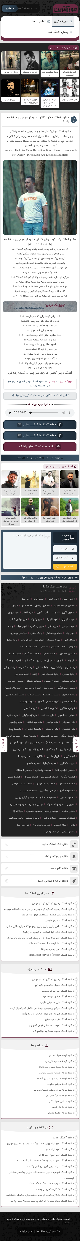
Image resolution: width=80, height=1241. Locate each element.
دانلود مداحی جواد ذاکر (61, 1101)
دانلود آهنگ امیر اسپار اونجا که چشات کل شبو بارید (45, 1160)
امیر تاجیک (52, 619)
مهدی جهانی (36, 804)
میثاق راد (18, 811)
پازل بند (39, 640)
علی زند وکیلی (30, 715)
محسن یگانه (68, 777)
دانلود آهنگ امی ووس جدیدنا (57, 949)
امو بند (55, 612)
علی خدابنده (47, 715)
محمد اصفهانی (49, 777)
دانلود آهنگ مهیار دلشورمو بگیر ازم (54, 985)
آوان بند (26, 599)
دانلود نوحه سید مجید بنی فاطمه (55, 1078)
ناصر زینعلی (32, 818)
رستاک (9, 660)
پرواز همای (11, 640)
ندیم (72, 825)
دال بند (71, 660)
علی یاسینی (51, 729)
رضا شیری (56, 667)
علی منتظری (68, 729)
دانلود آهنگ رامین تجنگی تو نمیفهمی (53, 903)
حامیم (44, 647)
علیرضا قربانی (12, 736)
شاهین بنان (68, 701)
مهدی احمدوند (55, 804)
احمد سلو (27, 605)
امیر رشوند (36, 619)
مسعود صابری (67, 797)
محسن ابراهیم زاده (65, 770)
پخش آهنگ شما (58, 32)
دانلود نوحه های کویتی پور (59, 1095)
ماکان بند (38, 756)
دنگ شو (29, 660)
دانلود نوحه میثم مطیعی (60, 1084)
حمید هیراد (15, 653)
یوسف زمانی (52, 832)
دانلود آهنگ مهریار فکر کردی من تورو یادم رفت (48, 1014)
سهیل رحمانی (16, 681)
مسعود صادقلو (48, 797)
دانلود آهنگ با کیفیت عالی (37, 425)
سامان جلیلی (51, 681)
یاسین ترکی (68, 832)
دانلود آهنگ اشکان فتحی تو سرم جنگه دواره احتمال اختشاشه (40, 1195)
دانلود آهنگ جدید (63, 1138)
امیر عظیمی (68, 626)
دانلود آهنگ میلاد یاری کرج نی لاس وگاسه (50, 1166)
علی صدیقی (68, 722)
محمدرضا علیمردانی (22, 784)
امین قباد (22, 626)
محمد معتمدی (67, 784)
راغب (19, 660)
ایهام (10, 626)
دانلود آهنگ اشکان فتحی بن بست (55, 1189)
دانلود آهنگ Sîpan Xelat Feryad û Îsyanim (51, 955)
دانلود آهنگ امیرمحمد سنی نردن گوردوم (51, 1025)
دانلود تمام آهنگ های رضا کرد (36, 447)
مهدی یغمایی (34, 811)
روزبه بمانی (69, 674)
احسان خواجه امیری (64, 605)
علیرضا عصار (29, 736)
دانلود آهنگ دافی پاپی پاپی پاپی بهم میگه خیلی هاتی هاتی (40, 926)
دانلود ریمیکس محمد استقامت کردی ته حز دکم (47, 915)
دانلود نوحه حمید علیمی (60, 1113)
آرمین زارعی (69, 599)
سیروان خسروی (12, 688)
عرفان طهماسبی (66, 715)
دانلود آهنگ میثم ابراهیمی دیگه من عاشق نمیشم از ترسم (42, 1008)
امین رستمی (37, 626)
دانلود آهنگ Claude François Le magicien (51, 943)
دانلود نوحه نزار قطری (62, 1107)
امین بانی (53, 626)
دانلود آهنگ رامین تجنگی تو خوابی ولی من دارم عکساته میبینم (39, 909)
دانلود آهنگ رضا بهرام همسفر (58, 991)
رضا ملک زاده (25, 667)
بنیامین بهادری (18, 633)
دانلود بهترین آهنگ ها (48, 1231)
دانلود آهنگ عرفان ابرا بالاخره (58, 996)
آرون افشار (53, 599)
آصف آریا (39, 599)
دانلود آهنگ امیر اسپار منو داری (56, 1155)
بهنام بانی (69, 640)
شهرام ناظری (30, 708)
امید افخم (28, 612)
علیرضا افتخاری (33, 729)
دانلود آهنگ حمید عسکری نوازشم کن (53, 1031)
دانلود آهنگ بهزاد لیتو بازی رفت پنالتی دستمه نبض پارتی (42, 1201)
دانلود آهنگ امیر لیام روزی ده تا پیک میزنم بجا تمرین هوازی (40, 938)
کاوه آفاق (51, 749)
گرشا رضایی (19, 749)
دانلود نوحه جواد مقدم (61, 1055)
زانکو (34, 674)
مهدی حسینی (18, 804)
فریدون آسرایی (18, 742)
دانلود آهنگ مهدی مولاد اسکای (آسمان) (52, 1183)
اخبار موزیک (26, 1231)
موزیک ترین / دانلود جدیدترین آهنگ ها (64, 8)
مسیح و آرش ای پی (26, 797)
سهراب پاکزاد (34, 681)
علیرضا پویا (15, 729)
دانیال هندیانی (45, 660)
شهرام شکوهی (49, 708)
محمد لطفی (13, 777)
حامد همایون (58, 647)
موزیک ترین (61, 21)
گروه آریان (69, 756)
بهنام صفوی (53, 640)
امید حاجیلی (68, 619)
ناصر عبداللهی (15, 818)
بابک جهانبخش (53, 633)
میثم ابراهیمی (67, 818)
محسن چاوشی (43, 770)
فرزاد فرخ (51, 742)
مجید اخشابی (67, 763)
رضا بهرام (70, 667)
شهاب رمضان (27, 701)
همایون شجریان (41, 825)
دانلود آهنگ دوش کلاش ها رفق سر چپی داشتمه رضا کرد (38, 119)
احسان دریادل (42, 605)
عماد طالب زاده (67, 742)
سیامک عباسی (32, 688)
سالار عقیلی (68, 681)
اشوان (15, 605)
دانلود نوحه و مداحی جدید (53, 881)
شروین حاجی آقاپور (48, 701)
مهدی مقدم (68, 811)
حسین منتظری (67, 653)
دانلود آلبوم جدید (58, 869)
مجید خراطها (50, 763)
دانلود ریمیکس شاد (56, 856)
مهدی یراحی (52, 811)
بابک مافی (36, 633)
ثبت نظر (68, 566)
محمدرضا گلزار (67, 790)
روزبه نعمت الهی (50, 674)
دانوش (60, 660)
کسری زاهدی (36, 749)
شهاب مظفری (67, 708)
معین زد (70, 804)
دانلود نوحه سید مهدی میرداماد (56, 1067)
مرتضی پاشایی (48, 790)
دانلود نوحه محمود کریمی (59, 1061)
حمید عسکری (31, 653)
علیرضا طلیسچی (49, 736)
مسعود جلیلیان (28, 790)
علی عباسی (52, 722)
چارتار (72, 647)
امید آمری (42, 612)
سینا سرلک (33, 695)
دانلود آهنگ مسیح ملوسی (59, 920)
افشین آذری (68, 612)
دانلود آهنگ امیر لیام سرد (60, 1149)
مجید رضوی (33, 763)
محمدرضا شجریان (45, 784)
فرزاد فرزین (36, 742)
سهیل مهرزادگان (66, 688)
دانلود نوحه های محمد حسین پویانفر (53, 1090)
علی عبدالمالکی (34, 722)
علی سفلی (13, 715)
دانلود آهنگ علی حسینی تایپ (57, 1002)
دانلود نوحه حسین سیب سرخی (56, 1073)
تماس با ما (39, 21)
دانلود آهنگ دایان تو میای (59, 1019)
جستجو (10, 8)
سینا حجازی (68, 695)
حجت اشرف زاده (29, 647)
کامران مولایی (67, 749)
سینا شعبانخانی (15, 695)
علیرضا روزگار (68, 736)
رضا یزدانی (9, 667)
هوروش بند (23, 825)
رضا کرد (51, 381)
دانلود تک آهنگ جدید (55, 844)
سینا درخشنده (51, 695)
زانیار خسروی (22, 674)
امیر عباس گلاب (18, 619)
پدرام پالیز (26, 640)
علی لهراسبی (16, 722)
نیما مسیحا (60, 825)
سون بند (49, 688)
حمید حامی (49, 653)
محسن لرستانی (23, 770)
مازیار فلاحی (53, 756)
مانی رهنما (24, 756)
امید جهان (13, 612)
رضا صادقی (42, 667)
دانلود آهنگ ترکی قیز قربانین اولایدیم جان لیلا (48, 932)
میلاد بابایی (49, 818)
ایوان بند (70, 633)
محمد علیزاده (30, 777)
